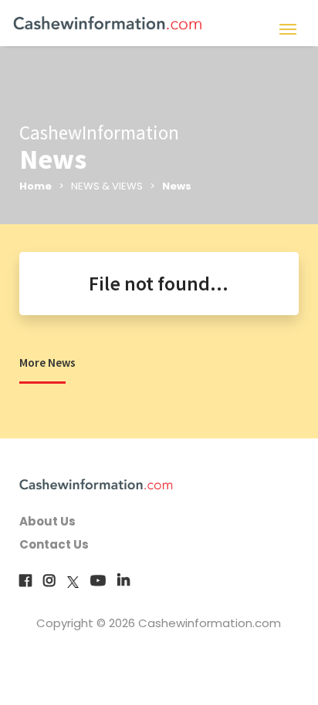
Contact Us (54, 544)
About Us (47, 521)
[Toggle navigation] (287, 27)
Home (35, 186)
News (176, 186)
